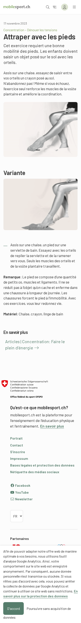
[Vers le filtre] (54, 7)
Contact (16, 445)
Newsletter (23, 499)
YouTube (21, 492)
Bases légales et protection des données (42, 465)
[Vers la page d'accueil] (16, 7)
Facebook (22, 485)
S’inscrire (17, 452)
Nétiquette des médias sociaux (34, 472)
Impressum (19, 458)
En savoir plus (52, 426)
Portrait (16, 438)
